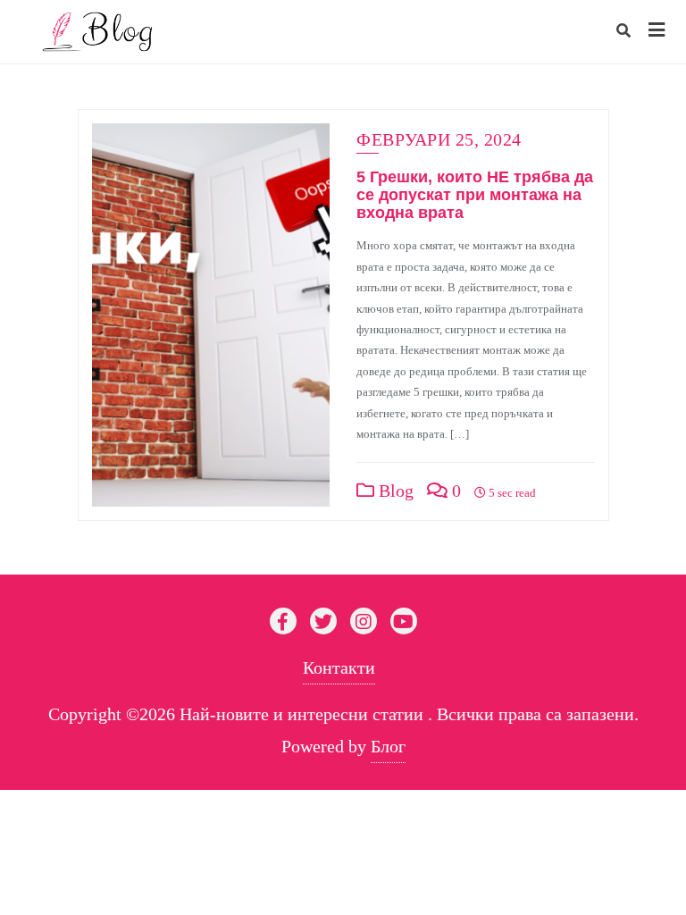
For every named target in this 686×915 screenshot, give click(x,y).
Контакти (339, 667)
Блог (388, 746)
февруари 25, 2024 (439, 139)
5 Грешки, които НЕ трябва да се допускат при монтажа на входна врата (474, 195)
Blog (394, 490)
